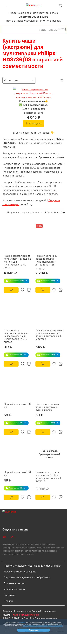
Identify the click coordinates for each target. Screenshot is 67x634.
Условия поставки (14, 589)
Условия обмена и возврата (20, 571)
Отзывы (8, 600)
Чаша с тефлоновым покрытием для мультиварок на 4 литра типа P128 (47, 260)
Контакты (9, 595)
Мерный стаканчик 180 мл (17, 405)
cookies (22, 622)
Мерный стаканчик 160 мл (17, 473)
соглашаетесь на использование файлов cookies (43, 625)
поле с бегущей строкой (26, 614)
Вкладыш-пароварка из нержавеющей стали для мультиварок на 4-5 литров (49, 334)
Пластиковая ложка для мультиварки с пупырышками (47, 406)
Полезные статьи (14, 583)
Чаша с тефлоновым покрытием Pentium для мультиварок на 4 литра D (48, 476)
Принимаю (33, 630)
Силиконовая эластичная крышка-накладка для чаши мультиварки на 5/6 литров (16, 335)
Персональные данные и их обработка (27, 577)
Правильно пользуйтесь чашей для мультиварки (32, 565)
